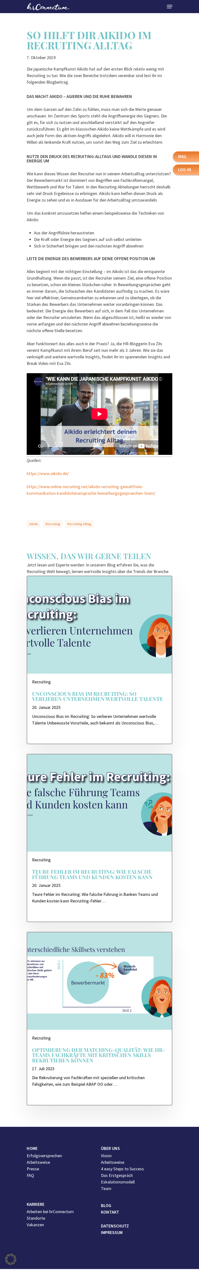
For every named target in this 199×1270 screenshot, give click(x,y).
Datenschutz (115, 1226)
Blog (106, 1205)
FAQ (30, 1175)
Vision (106, 1155)
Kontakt (110, 1212)
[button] (10, 1259)
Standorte (36, 1218)
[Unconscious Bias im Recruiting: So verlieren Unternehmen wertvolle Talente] (99, 660)
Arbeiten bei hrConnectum (50, 1211)
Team (106, 1188)
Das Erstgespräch (117, 1175)
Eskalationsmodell (118, 1182)
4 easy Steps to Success (122, 1169)
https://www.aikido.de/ (48, 473)
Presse (33, 1169)
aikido (33, 524)
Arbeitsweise (38, 1162)
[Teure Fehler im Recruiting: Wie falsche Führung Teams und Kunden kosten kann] (99, 838)
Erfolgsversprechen (44, 1155)
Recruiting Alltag (79, 524)
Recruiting (52, 524)
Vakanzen (35, 1224)
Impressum (112, 1232)
